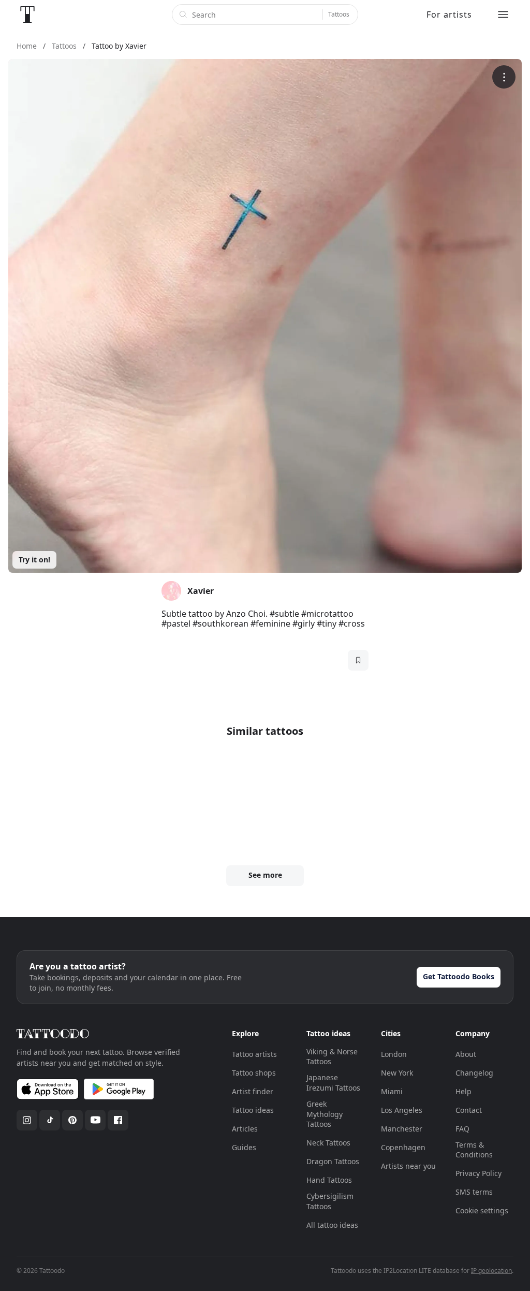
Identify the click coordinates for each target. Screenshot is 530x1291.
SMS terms (474, 1192)
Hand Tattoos (329, 1180)
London (394, 1054)
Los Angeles (401, 1110)
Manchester (401, 1129)
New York (397, 1073)
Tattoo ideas (253, 1110)
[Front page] (27, 14)
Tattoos (338, 14)
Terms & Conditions (474, 1150)
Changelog (474, 1073)
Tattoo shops (254, 1073)
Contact (468, 1110)
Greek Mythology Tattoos (324, 1114)
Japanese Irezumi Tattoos (333, 1082)
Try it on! (34, 559)
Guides (244, 1147)
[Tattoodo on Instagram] (27, 1120)
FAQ (462, 1129)
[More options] (504, 77)
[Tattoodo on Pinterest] (72, 1120)
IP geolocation (491, 1270)
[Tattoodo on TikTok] (49, 1120)
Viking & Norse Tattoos (332, 1057)
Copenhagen (403, 1147)
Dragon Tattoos (332, 1161)
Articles (245, 1129)
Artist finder (252, 1091)
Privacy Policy (478, 1173)
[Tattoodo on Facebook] (118, 1120)
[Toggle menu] (503, 14)
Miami (392, 1091)
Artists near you (408, 1166)
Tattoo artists (254, 1054)
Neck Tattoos (328, 1143)
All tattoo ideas (332, 1225)
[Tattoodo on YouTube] (95, 1120)
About (465, 1054)
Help (463, 1091)
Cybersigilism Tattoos (330, 1201)
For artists (449, 14)
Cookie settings (481, 1210)
